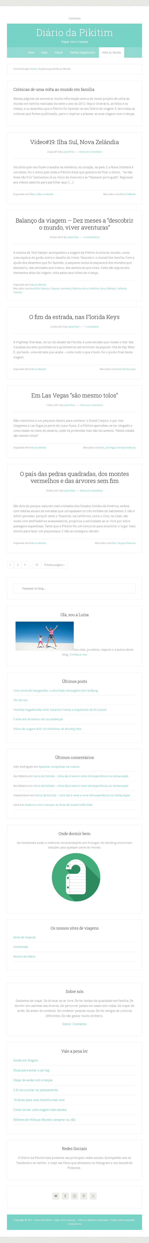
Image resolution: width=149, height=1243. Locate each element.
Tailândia (122, 288)
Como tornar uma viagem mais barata (39, 1110)
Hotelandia (20, 947)
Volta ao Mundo (44, 194)
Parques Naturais (126, 447)
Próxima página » (54, 564)
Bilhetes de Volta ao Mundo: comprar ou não (44, 1120)
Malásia (77, 288)
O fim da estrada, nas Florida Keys (74, 317)
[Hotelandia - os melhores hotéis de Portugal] (76, 900)
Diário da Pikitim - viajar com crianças (55, 1220)
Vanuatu (17, 292)
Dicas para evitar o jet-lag (31, 1070)
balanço (45, 288)
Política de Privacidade (122, 1220)
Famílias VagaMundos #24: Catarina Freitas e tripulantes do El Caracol (60, 709)
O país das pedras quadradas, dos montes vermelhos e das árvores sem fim (74, 477)
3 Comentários (91, 237)
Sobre (66, 1024)
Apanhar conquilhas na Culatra (59, 766)
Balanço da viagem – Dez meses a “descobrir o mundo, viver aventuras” (74, 224)
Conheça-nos (78, 654)
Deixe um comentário (90, 152)
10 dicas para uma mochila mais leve (39, 1100)
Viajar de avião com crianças (33, 1080)
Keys (133, 369)
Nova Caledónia (90, 288)
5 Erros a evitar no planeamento (35, 1090)
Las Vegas (110, 447)
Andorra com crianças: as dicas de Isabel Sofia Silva (59, 805)
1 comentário (91, 326)
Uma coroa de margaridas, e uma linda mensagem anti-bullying (55, 690)
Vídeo (32, 194)
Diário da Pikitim (74, 32)
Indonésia (66, 288)
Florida (126, 369)
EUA (119, 369)
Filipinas (55, 288)
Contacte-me (74, 1224)
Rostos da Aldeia (24, 956)
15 (36, 564)
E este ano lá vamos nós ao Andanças (38, 719)
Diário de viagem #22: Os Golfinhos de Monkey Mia (47, 729)
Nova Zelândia (128, 194)
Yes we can (20, 700)
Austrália (35, 288)
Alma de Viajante (24, 937)
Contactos (80, 1024)
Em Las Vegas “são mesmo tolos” (74, 395)
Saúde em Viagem (25, 1060)
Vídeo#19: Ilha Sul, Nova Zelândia (74, 142)
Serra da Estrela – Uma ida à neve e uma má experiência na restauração (81, 776)
